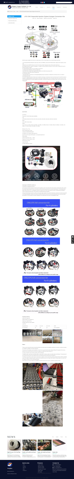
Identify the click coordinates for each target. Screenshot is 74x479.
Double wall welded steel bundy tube (30, 452)
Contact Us (24, 470)
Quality (57, 436)
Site (56, 18)
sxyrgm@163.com (11, 2)
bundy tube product (11, 22)
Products (24, 466)
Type (66, 436)
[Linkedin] (44, 2)
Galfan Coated (40, 470)
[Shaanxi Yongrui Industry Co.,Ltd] (9, 464)
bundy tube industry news (12, 20)
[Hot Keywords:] (71, 2)
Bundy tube (55, 452)
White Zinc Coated (41, 466)
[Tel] (72, 240)
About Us (24, 467)
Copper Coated (40, 464)
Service (62, 436)
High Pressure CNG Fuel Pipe (13, 452)
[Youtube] (42, 2)
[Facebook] (41, 2)
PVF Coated (40, 471)
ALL (53, 436)
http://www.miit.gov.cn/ (47, 473)
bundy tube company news (12, 18)
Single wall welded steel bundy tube (45, 452)
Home (24, 464)
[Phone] (72, 242)
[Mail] (72, 237)
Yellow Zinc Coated (41, 467)
